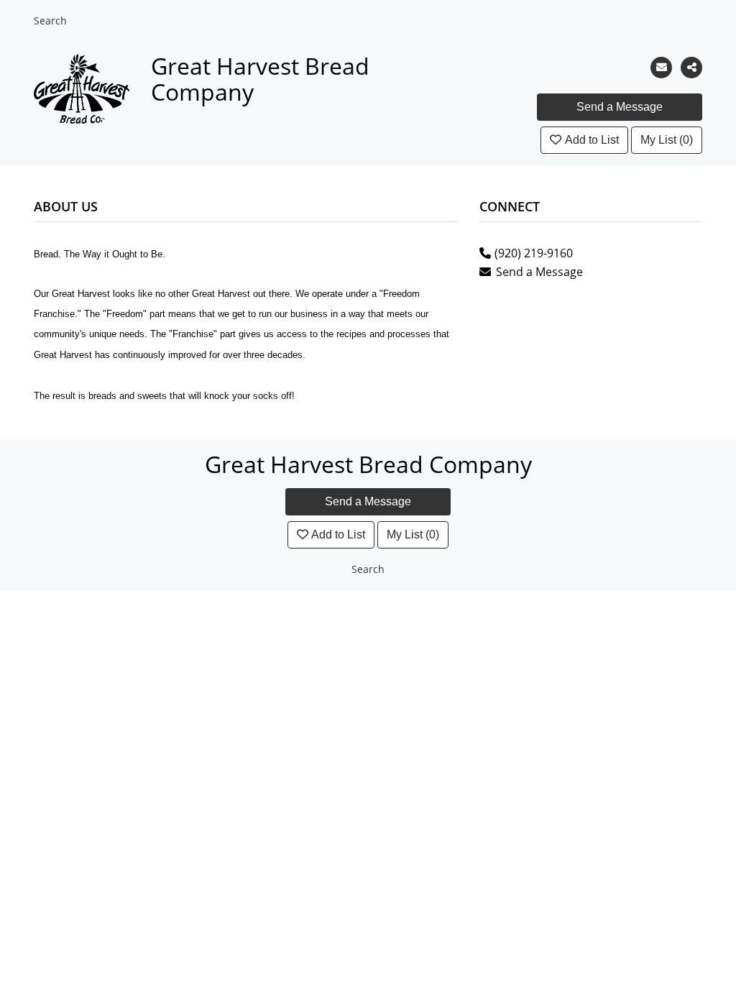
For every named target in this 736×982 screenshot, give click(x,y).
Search (50, 20)
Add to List (592, 140)
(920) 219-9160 (533, 253)
